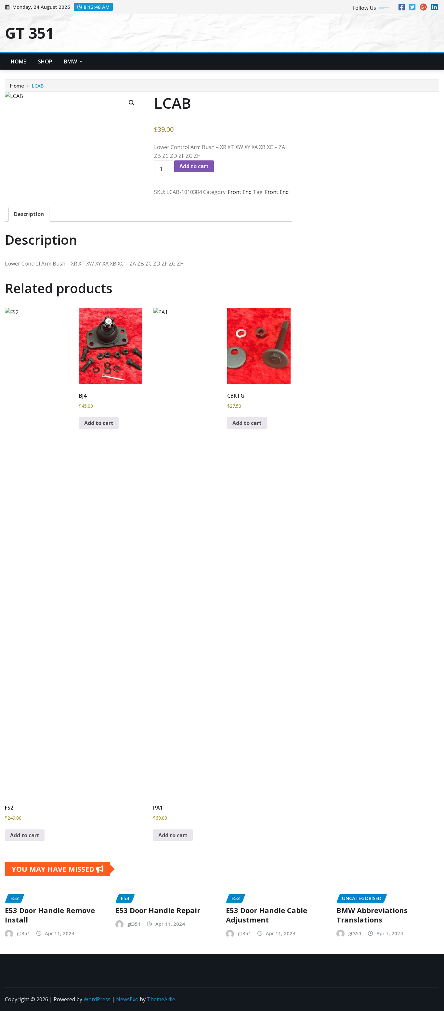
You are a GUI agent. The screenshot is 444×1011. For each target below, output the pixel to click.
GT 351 (29, 33)
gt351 (23, 933)
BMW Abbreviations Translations (372, 914)
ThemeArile (161, 999)
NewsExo (127, 999)
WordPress (97, 999)
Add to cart (194, 166)
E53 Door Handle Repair (157, 910)
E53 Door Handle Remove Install (50, 914)
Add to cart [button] (24, 835)
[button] (131, 103)
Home (18, 61)
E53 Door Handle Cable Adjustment (266, 914)
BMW (71, 61)
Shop (45, 61)
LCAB (38, 85)
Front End (240, 192)
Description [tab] (29, 214)
